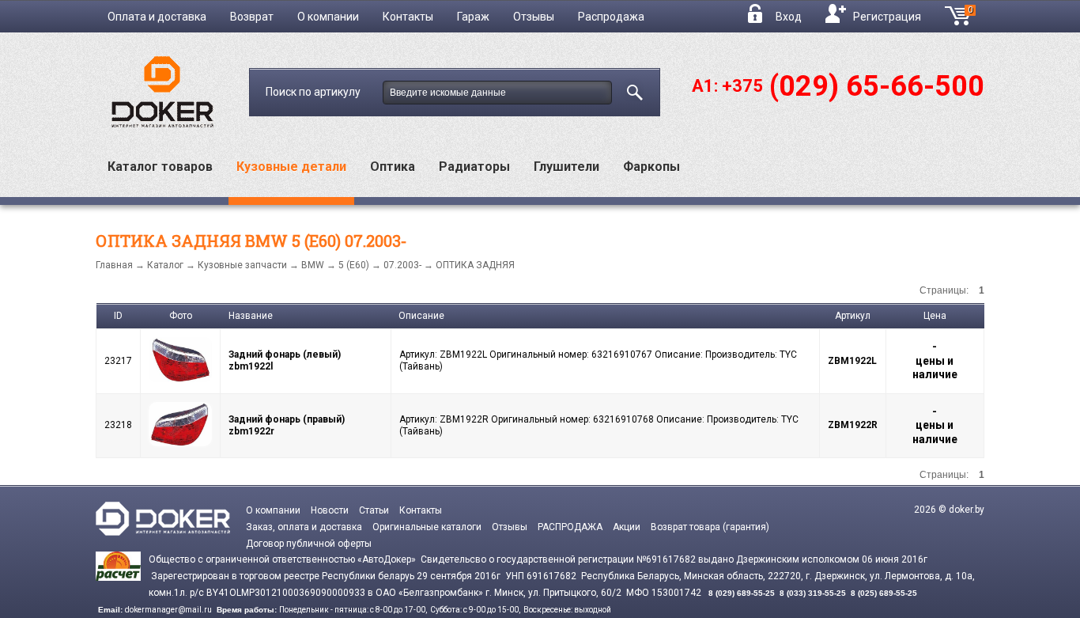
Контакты (408, 16)
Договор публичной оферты (309, 543)
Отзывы (533, 16)
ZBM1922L (852, 360)
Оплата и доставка (157, 16)
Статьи (374, 510)
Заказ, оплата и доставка (304, 527)
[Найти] (632, 89)
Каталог (165, 265)
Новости (330, 510)
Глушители (566, 166)
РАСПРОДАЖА (570, 527)
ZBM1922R (853, 424)
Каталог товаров (160, 166)
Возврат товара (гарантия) (710, 527)
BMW (312, 265)
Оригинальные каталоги (426, 527)
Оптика (392, 166)
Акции (626, 527)
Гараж (473, 16)
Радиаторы (474, 166)
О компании (328, 16)
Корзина (976, 14)
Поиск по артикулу (314, 91)
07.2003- (402, 265)
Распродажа (611, 16)
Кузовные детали (291, 166)
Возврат (252, 16)
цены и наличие (934, 367)
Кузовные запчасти (242, 265)
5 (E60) (353, 265)
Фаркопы (651, 166)
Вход (789, 16)
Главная (114, 265)
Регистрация (887, 16)
